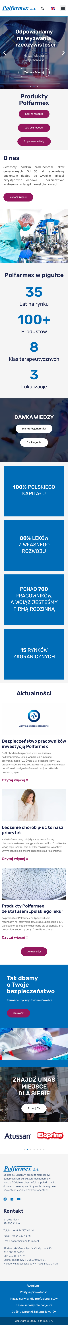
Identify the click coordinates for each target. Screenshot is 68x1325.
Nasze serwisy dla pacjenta (34, 1305)
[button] (43, 8)
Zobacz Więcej (34, 72)
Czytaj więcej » (15, 780)
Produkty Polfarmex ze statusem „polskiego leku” (32, 909)
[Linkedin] (12, 1199)
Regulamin (34, 1285)
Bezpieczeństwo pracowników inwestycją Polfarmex (34, 744)
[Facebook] (5, 1199)
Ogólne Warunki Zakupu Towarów (34, 1311)
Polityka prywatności (34, 1292)
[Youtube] (18, 1199)
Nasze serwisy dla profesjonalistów (34, 1298)
